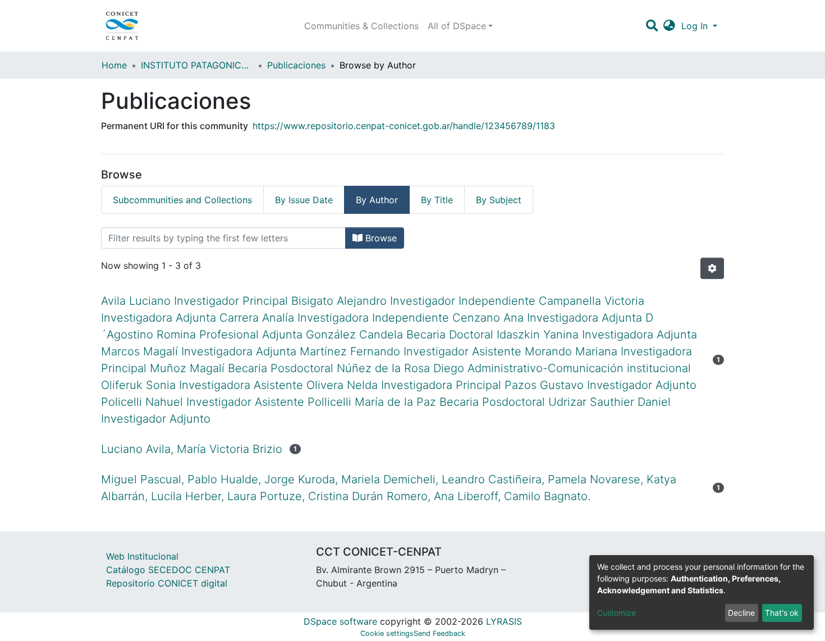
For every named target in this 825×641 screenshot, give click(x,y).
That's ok (782, 612)
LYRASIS (504, 621)
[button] (669, 26)
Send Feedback (439, 633)
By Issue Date (304, 199)
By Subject (498, 199)
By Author (377, 199)
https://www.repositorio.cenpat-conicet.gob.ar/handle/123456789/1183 (404, 125)
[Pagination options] (712, 268)
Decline (741, 612)
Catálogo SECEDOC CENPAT (168, 569)
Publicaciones (296, 65)
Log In (696, 25)
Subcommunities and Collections (182, 199)
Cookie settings (387, 633)
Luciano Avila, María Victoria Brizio (191, 449)
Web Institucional (142, 556)
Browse (380, 238)
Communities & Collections (361, 25)
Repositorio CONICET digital (166, 583)
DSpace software (340, 621)
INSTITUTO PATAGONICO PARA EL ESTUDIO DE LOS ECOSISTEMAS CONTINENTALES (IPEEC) (197, 65)
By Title (437, 199)
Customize (616, 612)
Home (114, 65)
